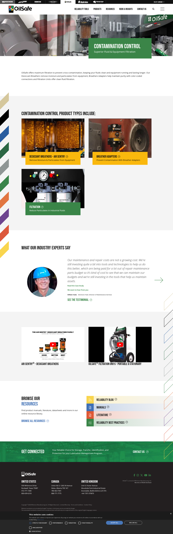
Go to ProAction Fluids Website (98, 2)
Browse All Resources (33, 421)
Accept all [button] (114, 523)
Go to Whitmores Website (7, 2)
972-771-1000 (26, 491)
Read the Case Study (75, 286)
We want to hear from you (77, 290)
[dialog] (86, 523)
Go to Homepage (67, 2)
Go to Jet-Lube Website (22, 2)
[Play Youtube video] (52, 344)
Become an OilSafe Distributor (143, 482)
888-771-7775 (56, 493)
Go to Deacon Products (37, 2)
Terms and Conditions (77, 505)
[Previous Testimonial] (18, 280)
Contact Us (139, 452)
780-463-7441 (56, 491)
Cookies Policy (88, 505)
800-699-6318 (26, 493)
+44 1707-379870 (87, 493)
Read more (40, 519)
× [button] (170, 513)
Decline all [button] (133, 523)
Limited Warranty (65, 505)
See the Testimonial (78, 300)
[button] (66, 531)
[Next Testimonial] (158, 280)
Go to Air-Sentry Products (52, 2)
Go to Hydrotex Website (83, 2)
